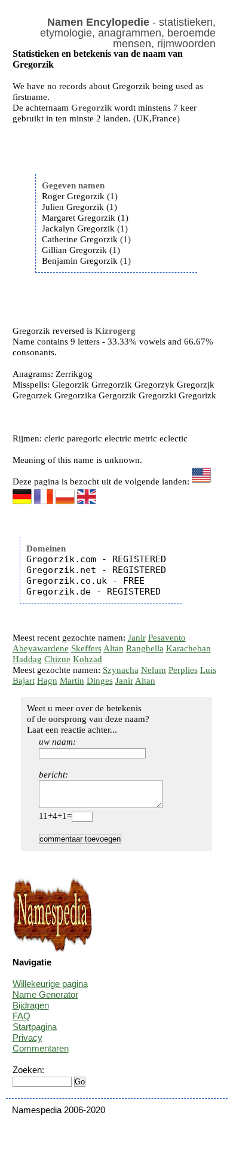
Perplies (183, 670)
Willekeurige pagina (50, 984)
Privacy (27, 1037)
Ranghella (145, 648)
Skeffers (86, 648)
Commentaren (41, 1048)
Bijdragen (31, 1005)
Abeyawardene (41, 648)
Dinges (100, 680)
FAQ (21, 1016)
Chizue (57, 659)
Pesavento (167, 637)
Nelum (153, 670)
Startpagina (35, 1027)
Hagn (47, 680)
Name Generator (45, 994)
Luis (208, 670)
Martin (72, 680)
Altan (113, 648)
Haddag (27, 659)
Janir (137, 637)
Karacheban (188, 648)
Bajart (24, 680)
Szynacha (121, 670)
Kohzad (87, 659)
